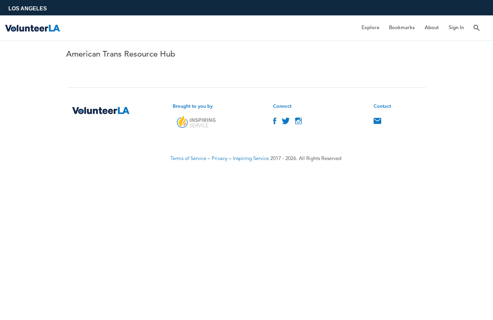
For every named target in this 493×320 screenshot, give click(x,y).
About (432, 27)
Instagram (298, 122)
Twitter (286, 122)
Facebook (274, 122)
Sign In (456, 27)
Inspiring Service (251, 158)
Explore (370, 27)
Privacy (219, 158)
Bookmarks (402, 27)
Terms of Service (188, 158)
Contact (377, 122)
